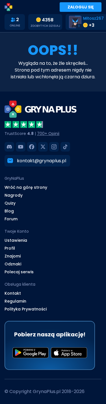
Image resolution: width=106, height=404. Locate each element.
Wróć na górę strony (26, 187)
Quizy (10, 203)
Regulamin (15, 301)
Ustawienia (16, 240)
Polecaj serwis (19, 272)
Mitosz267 (93, 18)
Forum (11, 219)
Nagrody (14, 195)
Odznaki (13, 264)
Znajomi (13, 256)
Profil (10, 248)
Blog (9, 211)
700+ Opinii (48, 133)
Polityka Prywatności (26, 309)
